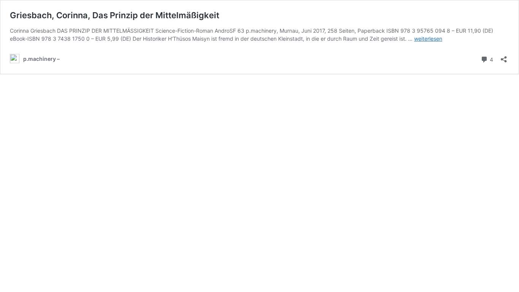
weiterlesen (428, 38)
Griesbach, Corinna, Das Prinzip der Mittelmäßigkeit (114, 15)
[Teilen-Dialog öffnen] (503, 57)
